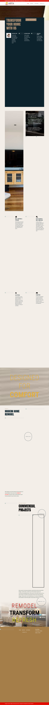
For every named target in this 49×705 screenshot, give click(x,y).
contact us (41, 601)
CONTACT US (42, 3)
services (28, 436)
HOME (28, 3)
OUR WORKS (37, 3)
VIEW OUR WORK (31, 19)
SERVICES (31, 3)
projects (41, 513)
